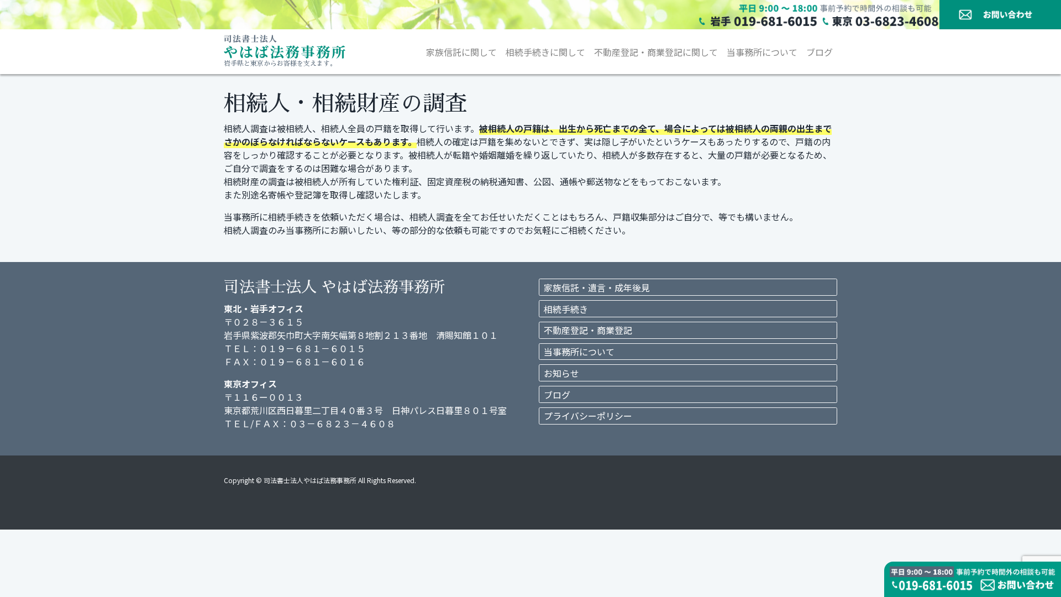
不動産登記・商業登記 (588, 330)
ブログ (819, 52)
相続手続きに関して (545, 52)
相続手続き (566, 309)
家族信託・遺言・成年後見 (597, 287)
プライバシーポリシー (588, 415)
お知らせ (561, 373)
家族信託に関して (461, 52)
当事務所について (762, 52)
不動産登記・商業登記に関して (656, 52)
